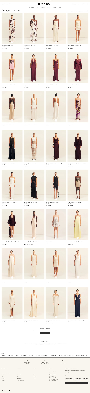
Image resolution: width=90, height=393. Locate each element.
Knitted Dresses (44, 355)
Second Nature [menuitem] (19, 374)
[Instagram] (2, 390)
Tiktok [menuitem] (34, 374)
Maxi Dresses (4, 355)
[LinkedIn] (9, 390)
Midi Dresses (17, 355)
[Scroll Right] (89, 355)
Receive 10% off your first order (71, 368)
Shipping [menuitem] (3, 374)
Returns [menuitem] (3, 376)
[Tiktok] (5, 390)
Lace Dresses (38, 355)
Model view (86, 11)
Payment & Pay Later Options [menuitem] (6, 372)
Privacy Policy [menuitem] (19, 378)
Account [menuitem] (79, 3)
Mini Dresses (10, 355)
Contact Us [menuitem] (3, 371)
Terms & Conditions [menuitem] (20, 380)
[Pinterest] (3, 390)
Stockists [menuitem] (18, 376)
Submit (77, 382)
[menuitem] (31, 7)
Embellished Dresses (53, 355)
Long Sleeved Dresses (62, 355)
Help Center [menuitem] (3, 380)
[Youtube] (11, 390)
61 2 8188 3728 (53, 372)
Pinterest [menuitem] (34, 372)
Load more (45, 332)
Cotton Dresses (23, 355)
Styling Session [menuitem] (19, 372)
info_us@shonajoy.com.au (55, 371)
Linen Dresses (31, 355)
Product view (81, 11)
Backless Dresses (71, 355)
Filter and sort (73, 11)
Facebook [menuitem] (34, 376)
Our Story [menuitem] (18, 371)
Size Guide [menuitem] (3, 378)
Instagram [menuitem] (34, 371)
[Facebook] (7, 390)
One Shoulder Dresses (80, 355)
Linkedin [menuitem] (34, 378)
